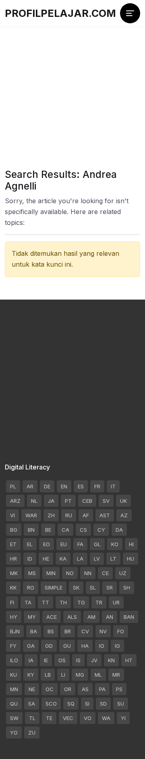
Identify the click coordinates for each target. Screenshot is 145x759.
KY (30, 674)
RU (68, 515)
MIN (51, 573)
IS (78, 660)
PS (119, 689)
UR (116, 602)
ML (98, 674)
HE (46, 558)
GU (67, 646)
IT (113, 486)
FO (120, 631)
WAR (31, 515)
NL (34, 501)
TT (45, 602)
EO (46, 544)
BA (33, 631)
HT (129, 660)
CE (105, 573)
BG (13, 529)
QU (14, 703)
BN (31, 529)
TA (28, 602)
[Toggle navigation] (130, 13)
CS (83, 529)
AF (86, 515)
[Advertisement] (72, 88)
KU (13, 674)
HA (85, 646)
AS (85, 689)
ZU (31, 732)
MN (14, 689)
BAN (129, 617)
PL (13, 486)
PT (68, 501)
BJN (15, 631)
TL (32, 718)
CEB (87, 501)
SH (126, 587)
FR (97, 486)
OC (50, 689)
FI (12, 602)
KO (114, 544)
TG (81, 602)
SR (109, 587)
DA (119, 529)
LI (63, 674)
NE (32, 689)
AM (91, 617)
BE (48, 529)
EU (63, 544)
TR (98, 602)
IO (101, 646)
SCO (51, 703)
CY (101, 529)
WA (106, 718)
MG (80, 674)
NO (70, 573)
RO (30, 587)
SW (14, 718)
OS (62, 660)
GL (97, 544)
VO (87, 718)
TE (49, 718)
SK (76, 587)
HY (13, 617)
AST (104, 515)
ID (29, 558)
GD (49, 646)
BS (51, 631)
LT (113, 558)
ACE (51, 617)
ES (81, 486)
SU (120, 703)
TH (63, 602)
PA (102, 689)
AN (109, 617)
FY (13, 646)
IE (46, 660)
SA (31, 703)
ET (13, 544)
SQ (71, 703)
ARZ (15, 501)
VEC (68, 718)
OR (67, 689)
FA (80, 544)
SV (106, 501)
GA (31, 646)
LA (80, 558)
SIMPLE (53, 587)
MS (32, 573)
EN (64, 486)
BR (67, 631)
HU (130, 558)
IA (31, 660)
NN (87, 573)
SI (87, 703)
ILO (14, 660)
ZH (51, 515)
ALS (72, 617)
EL (30, 544)
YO (14, 732)
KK (13, 587)
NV (103, 631)
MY (32, 617)
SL (93, 587)
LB (48, 674)
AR (30, 486)
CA (65, 529)
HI (131, 544)
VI (12, 515)
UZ (122, 573)
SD (103, 703)
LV (97, 558)
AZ (124, 515)
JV (94, 660)
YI (123, 718)
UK (123, 501)
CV (85, 631)
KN (111, 660)
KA (63, 558)
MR (116, 674)
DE (47, 486)
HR (13, 558)
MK (14, 573)
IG (117, 646)
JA (51, 501)
